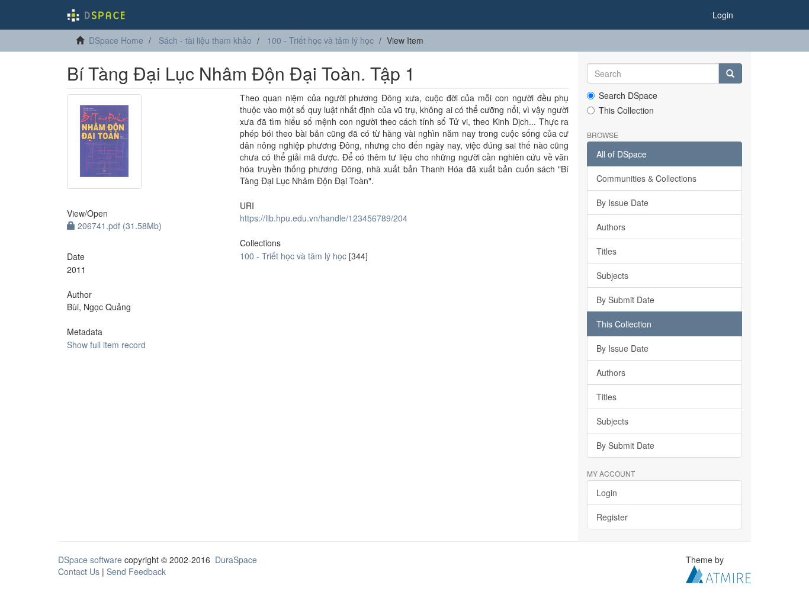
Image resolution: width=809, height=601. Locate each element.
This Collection (626, 110)
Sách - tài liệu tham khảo (205, 40)
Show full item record (106, 345)
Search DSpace (628, 95)
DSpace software (90, 559)
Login (606, 493)
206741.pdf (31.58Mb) (118, 226)
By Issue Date (622, 202)
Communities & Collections (646, 178)
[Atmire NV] (718, 573)
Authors (610, 227)
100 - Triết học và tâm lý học (320, 40)
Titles (606, 251)
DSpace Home (116, 40)
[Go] (730, 73)
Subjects (612, 275)
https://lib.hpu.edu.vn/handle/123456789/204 (323, 218)
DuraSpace (236, 559)
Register (612, 517)
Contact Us (78, 571)
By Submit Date (625, 300)
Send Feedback (136, 571)
